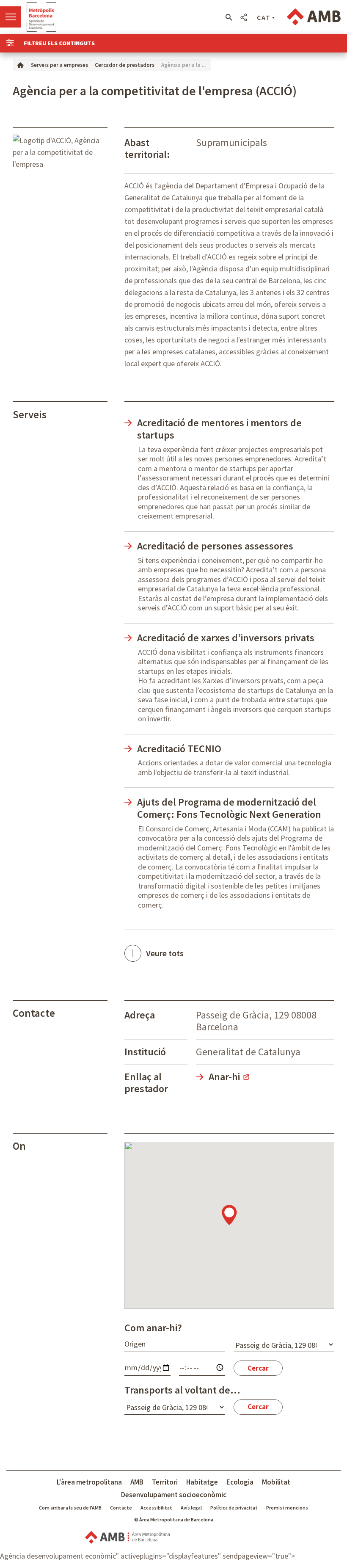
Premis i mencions (287, 1507)
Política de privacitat (234, 1507)
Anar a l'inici (41, 17)
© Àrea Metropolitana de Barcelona (173, 1519)
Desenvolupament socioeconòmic (173, 1494)
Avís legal (191, 1507)
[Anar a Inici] (20, 64)
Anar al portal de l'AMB (314, 16)
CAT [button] (264, 17)
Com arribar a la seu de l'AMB (70, 1507)
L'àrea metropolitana (89, 1482)
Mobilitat (276, 1482)
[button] (228, 17)
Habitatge (202, 1482)
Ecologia (239, 1482)
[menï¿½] (10, 17)
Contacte (121, 1507)
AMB (136, 1482)
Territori (165, 1482)
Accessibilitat (156, 1507)
